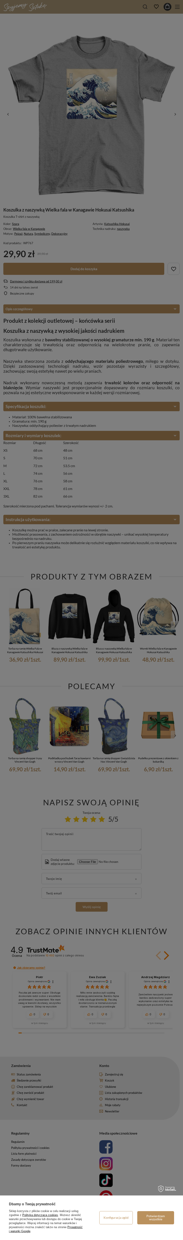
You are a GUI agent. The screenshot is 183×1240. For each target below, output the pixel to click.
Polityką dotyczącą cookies (40, 1215)
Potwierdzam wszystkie (155, 1217)
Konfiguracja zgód (116, 1217)
